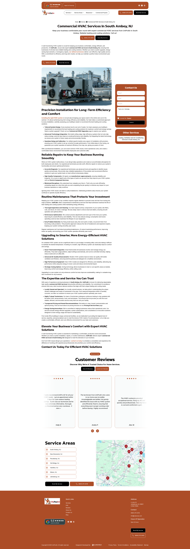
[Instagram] (142, 5)
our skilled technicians (76, 52)
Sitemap (146, 545)
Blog (67, 515)
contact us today (76, 341)
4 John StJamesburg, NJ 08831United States (137, 504)
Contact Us (69, 512)
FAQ (67, 505)
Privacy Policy (113, 545)
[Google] (144, 5)
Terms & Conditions (123, 545)
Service (83, 22)
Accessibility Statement (136, 545)
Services (68, 503)
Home (76, 22)
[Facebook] (139, 5)
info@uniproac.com (136, 516)
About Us (68, 510)
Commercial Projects (101, 12)
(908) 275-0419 (135, 513)
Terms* (129, 118)
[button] (69, 13)
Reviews (68, 507)
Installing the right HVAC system (52, 118)
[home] (48, 12)
